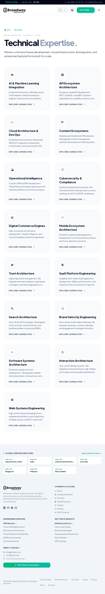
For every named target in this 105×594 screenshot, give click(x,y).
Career (85, 580)
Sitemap (51, 585)
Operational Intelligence (25, 178)
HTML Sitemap (60, 541)
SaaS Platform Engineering (77, 273)
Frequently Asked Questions (66, 534)
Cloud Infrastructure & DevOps (15, 534)
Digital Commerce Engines (27, 225)
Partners (60, 509)
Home (59, 491)
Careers (60, 505)
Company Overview (65, 495)
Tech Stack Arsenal (11, 541)
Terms (42, 585)
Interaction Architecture (76, 360)
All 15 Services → (10, 523)
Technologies (45, 580)
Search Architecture (23, 317)
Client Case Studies (63, 527)
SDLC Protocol (63, 512)
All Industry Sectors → (64, 523)
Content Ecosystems (73, 130)
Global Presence (64, 502)
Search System (61, 538)
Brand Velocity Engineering (77, 317)
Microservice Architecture (13, 530)
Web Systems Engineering (27, 408)
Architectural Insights (63, 530)
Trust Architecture (21, 273)
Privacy (94, 580)
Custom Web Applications (14, 527)
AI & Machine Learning (12, 538)
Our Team (61, 498)
